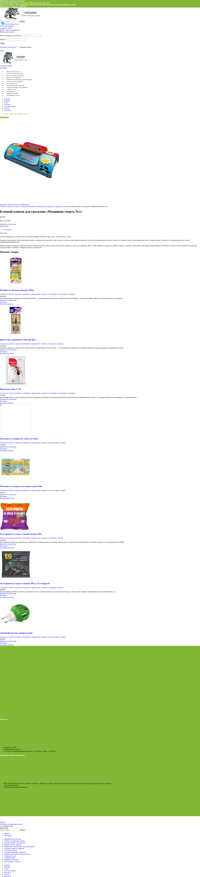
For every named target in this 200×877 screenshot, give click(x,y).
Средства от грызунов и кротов (57, 206)
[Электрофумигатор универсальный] (15, 629)
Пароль (3, 39)
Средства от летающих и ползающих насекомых (58, 294)
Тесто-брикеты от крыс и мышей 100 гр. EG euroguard (25, 583)
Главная (3, 206)
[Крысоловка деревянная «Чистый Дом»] (15, 335)
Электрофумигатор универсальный (16, 633)
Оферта (2, 822)
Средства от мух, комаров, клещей (53, 443)
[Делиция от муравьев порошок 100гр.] (15, 286)
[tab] (7, 229)
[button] (3, 302)
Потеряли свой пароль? (8, 47)
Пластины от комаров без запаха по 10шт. (19, 439)
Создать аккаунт (9, 32)
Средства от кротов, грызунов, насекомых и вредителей (26, 206)
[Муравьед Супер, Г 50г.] (15, 385)
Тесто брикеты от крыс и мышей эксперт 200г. (21, 534)
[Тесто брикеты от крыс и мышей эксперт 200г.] (15, 530)
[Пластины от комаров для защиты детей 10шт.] (15, 482)
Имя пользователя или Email (10, 35)
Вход (2, 43)
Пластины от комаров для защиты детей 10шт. (21, 486)
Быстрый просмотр (7, 304)
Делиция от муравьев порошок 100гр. (17, 290)
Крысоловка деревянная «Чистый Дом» (18, 340)
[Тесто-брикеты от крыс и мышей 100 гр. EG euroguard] (15, 579)
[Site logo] (20, 19)
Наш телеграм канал (11, 24)
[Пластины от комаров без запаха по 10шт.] (15, 435)
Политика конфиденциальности (11, 824)
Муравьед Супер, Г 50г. (10, 389)
